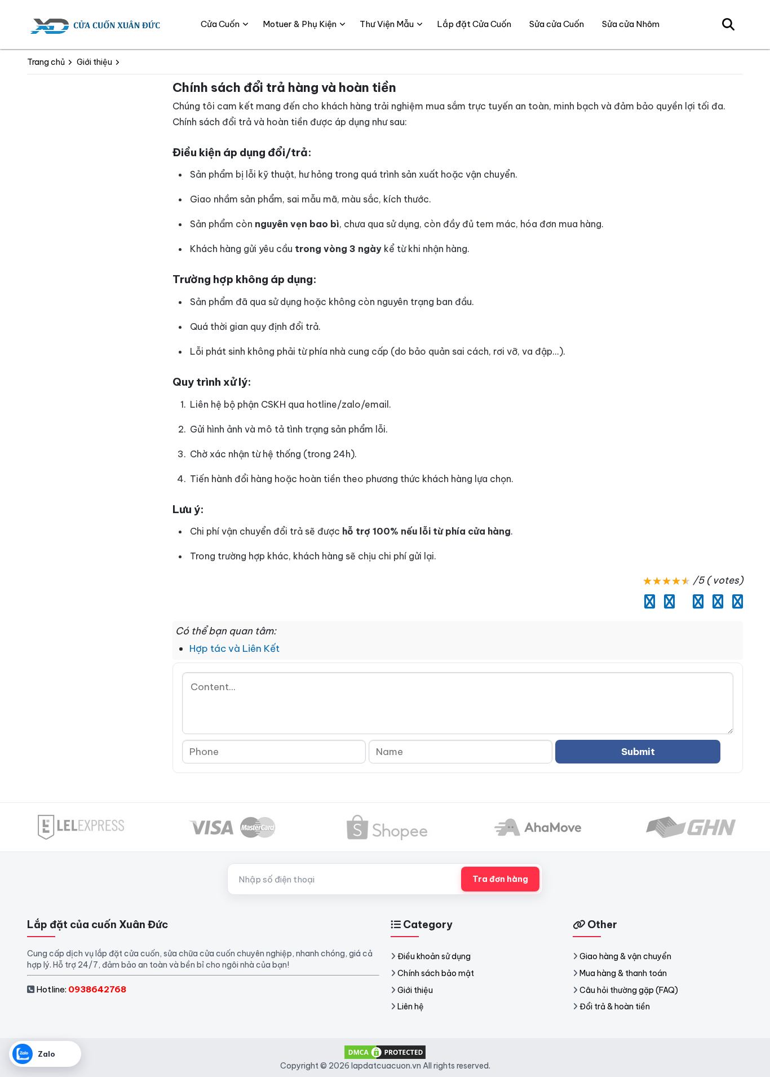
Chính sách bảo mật (435, 973)
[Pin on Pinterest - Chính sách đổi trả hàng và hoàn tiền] (695, 602)
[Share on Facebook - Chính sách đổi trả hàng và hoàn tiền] (647, 602)
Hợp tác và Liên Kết (234, 648)
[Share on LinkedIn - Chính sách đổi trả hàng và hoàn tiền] (681, 602)
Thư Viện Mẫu (387, 24)
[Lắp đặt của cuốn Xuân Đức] (96, 24)
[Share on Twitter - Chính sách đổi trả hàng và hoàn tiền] (666, 602)
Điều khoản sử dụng (434, 956)
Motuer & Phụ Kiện (300, 24)
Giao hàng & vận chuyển (625, 956)
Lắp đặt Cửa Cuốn (474, 24)
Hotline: (81, 989)
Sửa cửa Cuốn (556, 24)
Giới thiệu (415, 990)
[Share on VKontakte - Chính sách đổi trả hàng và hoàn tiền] (715, 602)
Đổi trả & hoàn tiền (614, 1006)
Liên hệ (410, 1006)
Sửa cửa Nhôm (631, 24)
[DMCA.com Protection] (385, 1051)
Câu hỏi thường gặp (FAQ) (628, 990)
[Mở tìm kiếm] (728, 24)
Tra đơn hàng (500, 879)
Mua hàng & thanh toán (623, 973)
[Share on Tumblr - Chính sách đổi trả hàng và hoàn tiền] (735, 602)
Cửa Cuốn (220, 24)
